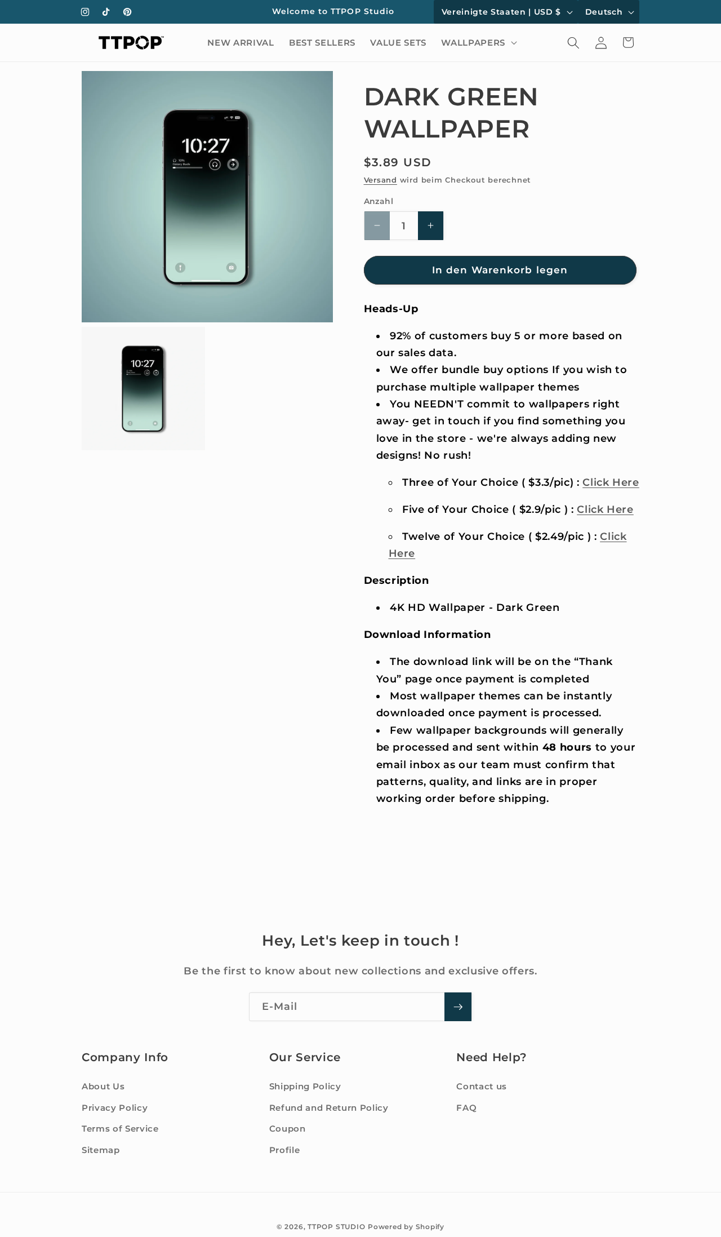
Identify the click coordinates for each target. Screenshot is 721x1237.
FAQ (466, 1107)
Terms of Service (120, 1128)
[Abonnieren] (457, 1007)
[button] (478, 43)
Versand (380, 179)
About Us (103, 1086)
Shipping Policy (305, 1086)
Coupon (287, 1128)
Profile (284, 1150)
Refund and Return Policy (329, 1107)
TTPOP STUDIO (336, 1226)
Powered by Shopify (406, 1226)
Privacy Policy (115, 1107)
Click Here (610, 482)
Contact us (481, 1086)
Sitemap (101, 1150)
